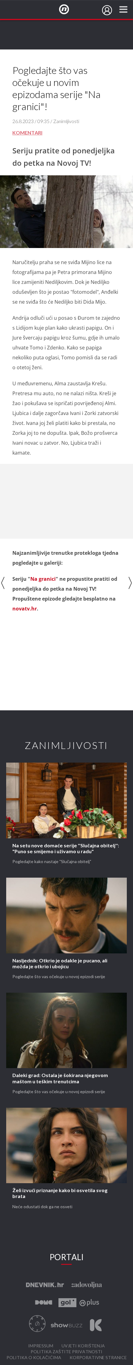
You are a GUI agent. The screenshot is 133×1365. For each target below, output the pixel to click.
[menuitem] (107, 10)
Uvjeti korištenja (83, 1346)
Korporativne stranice (98, 1357)
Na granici (43, 579)
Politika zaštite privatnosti (66, 1351)
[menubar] (107, 10)
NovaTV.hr (68, 9)
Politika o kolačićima (33, 1357)
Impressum (40, 1346)
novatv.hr (24, 608)
